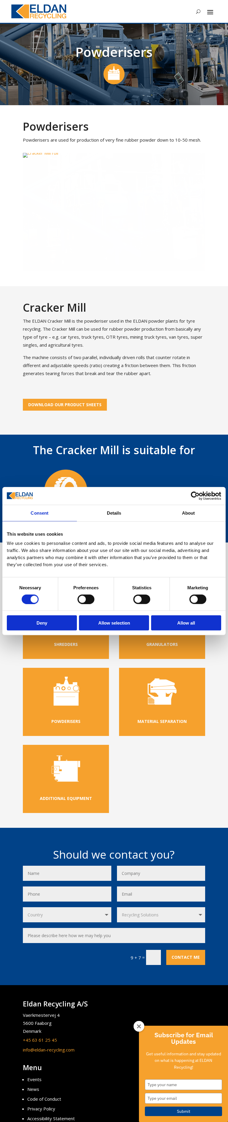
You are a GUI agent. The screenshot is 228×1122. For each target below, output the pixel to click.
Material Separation (162, 721)
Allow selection (114, 622)
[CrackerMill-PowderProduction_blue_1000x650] (114, 270)
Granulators (162, 644)
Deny (42, 622)
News (33, 1089)
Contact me (186, 957)
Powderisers (65, 721)
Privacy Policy (41, 1109)
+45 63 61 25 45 (40, 1040)
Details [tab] (114, 512)
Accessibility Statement (51, 1118)
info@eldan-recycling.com (49, 1050)
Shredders (66, 644)
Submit (183, 1111)
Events (34, 1079)
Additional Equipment (66, 798)
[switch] (85, 599)
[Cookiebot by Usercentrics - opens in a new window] (195, 495)
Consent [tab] (39, 512)
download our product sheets (65, 404)
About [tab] (188, 512)
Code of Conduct (44, 1099)
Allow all (186, 622)
